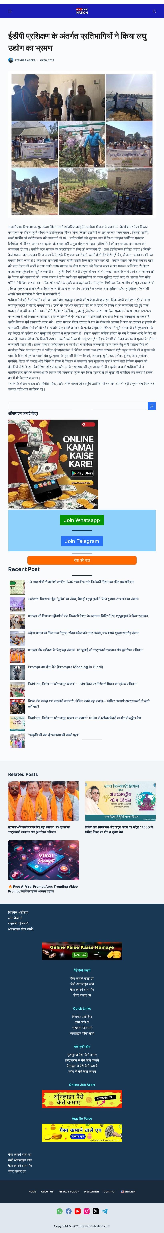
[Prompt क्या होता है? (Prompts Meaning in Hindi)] (17, 672)
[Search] (152, 406)
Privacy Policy (69, 1191)
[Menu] (10, 11)
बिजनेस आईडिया (18, 912)
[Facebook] (69, 1211)
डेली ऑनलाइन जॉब (82, 984)
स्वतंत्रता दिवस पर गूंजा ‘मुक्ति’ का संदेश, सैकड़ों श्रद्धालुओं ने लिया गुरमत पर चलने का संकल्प (83, 599)
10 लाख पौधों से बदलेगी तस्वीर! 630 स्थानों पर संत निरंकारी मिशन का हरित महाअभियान (81, 582)
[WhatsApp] (60, 1211)
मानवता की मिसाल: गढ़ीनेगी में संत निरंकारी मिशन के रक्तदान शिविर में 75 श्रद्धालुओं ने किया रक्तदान (88, 616)
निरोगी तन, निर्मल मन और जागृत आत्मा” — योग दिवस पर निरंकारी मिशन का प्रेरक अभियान (82, 684)
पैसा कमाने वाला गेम (82, 990)
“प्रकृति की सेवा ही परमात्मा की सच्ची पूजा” (53, 735)
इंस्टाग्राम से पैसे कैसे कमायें (82, 1060)
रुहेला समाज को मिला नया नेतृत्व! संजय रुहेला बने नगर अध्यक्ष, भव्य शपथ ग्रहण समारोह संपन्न (83, 633)
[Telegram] (105, 1211)
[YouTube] (78, 1211)
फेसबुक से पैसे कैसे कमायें (82, 1066)
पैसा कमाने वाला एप (82, 978)
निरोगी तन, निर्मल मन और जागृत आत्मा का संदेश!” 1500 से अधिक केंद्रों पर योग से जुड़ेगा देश (84, 718)
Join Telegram (82, 541)
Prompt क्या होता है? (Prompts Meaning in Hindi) (65, 667)
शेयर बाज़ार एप (82, 995)
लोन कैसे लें (15, 918)
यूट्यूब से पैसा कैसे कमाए (82, 1055)
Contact (110, 1191)
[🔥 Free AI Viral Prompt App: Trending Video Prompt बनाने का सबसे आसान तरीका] (43, 860)
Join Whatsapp (82, 520)
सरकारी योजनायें (18, 924)
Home (32, 1191)
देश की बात (82, 560)
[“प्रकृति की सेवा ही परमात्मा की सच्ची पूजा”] (17, 740)
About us (47, 1191)
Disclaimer (91, 1191)
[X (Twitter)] (96, 1211)
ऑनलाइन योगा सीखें (20, 929)
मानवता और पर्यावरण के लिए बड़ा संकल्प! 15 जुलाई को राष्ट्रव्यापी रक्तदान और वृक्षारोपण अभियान (85, 650)
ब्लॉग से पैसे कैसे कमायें (82, 1072)
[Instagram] (87, 1211)
